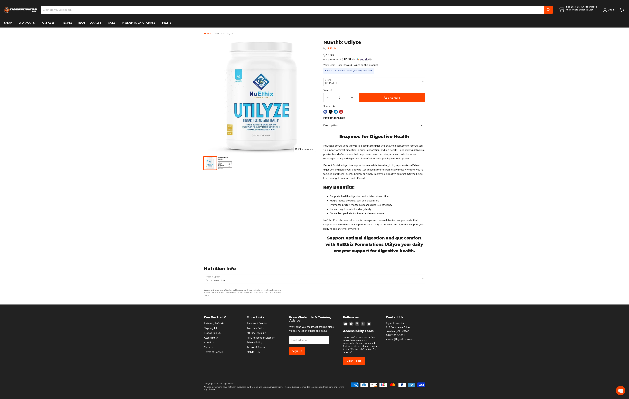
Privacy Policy (254, 342)
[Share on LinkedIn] (336, 112)
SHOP (8, 23)
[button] (374, 59)
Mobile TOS (253, 352)
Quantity (328, 90)
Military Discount (256, 333)
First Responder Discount (261, 337)
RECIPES (67, 23)
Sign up (297, 351)
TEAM (81, 23)
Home (207, 33)
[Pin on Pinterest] (341, 112)
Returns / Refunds (214, 323)
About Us (209, 342)
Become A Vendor (257, 323)
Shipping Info (211, 328)
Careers (208, 347)
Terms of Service (213, 352)
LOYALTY (95, 23)
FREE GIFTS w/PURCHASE (138, 23)
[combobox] (292, 10)
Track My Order (255, 328)
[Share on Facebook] (325, 112)
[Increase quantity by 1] (352, 97)
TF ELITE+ (166, 23)
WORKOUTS (27, 23)
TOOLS (111, 23)
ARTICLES (48, 23)
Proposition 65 (212, 333)
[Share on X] (331, 112)
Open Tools (354, 361)
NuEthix (331, 48)
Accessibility (211, 337)
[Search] (548, 10)
